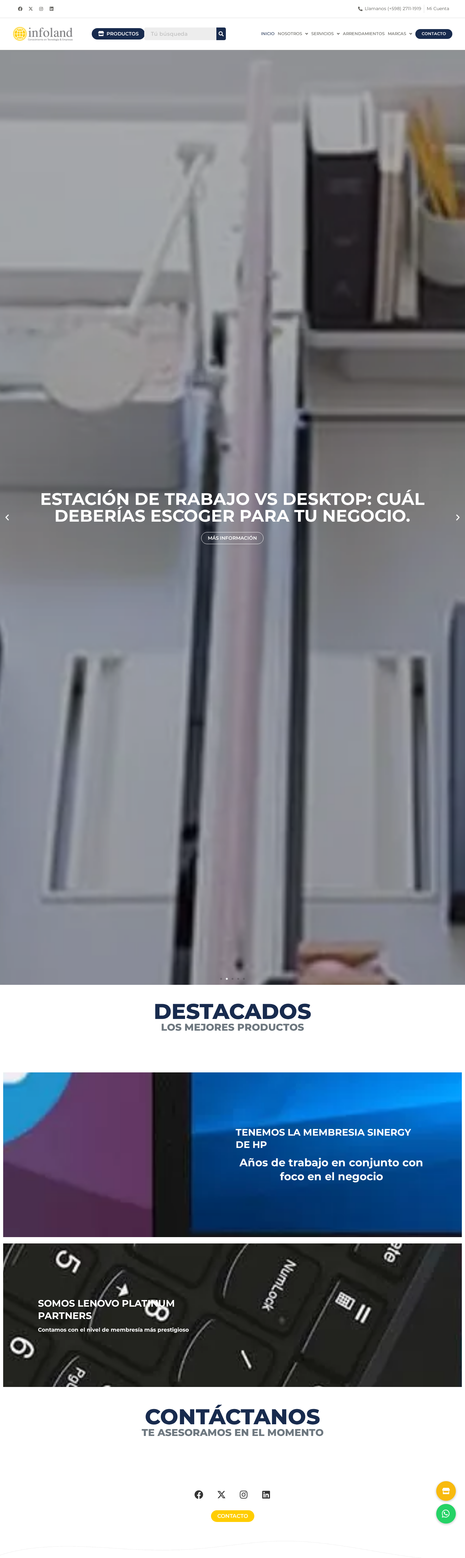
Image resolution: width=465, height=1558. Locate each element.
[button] (293, 34)
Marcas (397, 33)
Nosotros (290, 33)
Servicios (322, 33)
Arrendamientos (364, 33)
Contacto (434, 33)
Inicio (268, 33)
